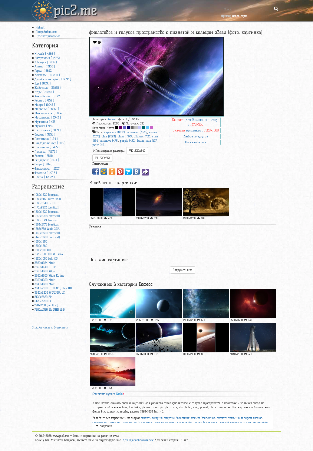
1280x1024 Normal (45, 220)
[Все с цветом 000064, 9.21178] (128, 127)
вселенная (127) (147, 141)
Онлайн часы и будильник (50, 327)
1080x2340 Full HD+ (47, 203)
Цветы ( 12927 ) (44, 177)
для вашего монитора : (195, 122)
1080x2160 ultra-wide (48, 199)
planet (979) (125, 136)
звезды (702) (142, 136)
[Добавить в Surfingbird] (128, 171)
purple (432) (127, 141)
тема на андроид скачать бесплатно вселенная (185, 422)
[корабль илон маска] (253, 337)
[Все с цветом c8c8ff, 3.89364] (139, 127)
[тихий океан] (112, 371)
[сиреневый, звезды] (112, 202)
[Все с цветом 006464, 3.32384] (143, 127)
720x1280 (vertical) (46, 305)
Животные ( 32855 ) (47, 88)
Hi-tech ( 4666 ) (44, 54)
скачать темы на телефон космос (239, 418)
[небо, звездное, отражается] (206, 303)
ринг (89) (98, 145)
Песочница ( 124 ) (46, 139)
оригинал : (196, 130)
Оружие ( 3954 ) (44, 134)
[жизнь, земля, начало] (159, 303)
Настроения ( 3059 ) (47, 130)
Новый (39, 27)
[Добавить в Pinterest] (120, 171)
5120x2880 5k (43, 297)
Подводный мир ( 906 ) (49, 143)
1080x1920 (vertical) (46, 195)
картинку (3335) (136, 132)
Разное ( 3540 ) (44, 156)
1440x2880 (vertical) (47, 237)
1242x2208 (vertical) (47, 216)
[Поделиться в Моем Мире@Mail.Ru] (104, 171)
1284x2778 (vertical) (46, 224)
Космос (112, 119)
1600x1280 (40, 246)
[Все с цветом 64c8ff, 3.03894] (147, 127)
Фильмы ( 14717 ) (45, 173)
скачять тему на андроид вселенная (165, 418)
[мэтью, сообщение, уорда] (112, 303)
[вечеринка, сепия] (206, 202)
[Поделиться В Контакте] (136, 171)
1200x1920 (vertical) (46, 212)
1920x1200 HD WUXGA (48, 254)
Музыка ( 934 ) (44, 126)
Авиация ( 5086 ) (45, 62)
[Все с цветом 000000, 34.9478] (116, 127)
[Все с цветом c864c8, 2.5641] (151, 127)
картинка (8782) (114, 132)
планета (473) (109, 141)
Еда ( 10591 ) (42, 83)
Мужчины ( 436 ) (45, 122)
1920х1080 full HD (45, 258)
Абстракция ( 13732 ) (48, 58)
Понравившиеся (45, 32)
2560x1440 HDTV (45, 267)
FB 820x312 (102, 158)
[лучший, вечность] (253, 303)
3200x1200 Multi (44, 280)
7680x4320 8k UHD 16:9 (49, 309)
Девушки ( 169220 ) (47, 75)
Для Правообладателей (138, 440)
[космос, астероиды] (159, 337)
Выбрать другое (195, 136)
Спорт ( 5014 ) (43, 164)
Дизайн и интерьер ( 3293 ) (52, 79)
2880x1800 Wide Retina (49, 275)
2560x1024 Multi (44, 263)
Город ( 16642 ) (43, 71)
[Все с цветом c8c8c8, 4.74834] (136, 127)
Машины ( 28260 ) (46, 109)
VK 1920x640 (137, 151)
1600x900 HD (42, 250)
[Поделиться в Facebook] (95, 171)
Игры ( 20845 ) (44, 92)
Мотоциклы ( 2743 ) (47, 117)
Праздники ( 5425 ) (47, 147)
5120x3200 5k (43, 301)
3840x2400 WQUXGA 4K (49, 292)
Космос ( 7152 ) (44, 100)
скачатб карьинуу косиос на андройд (243, 422)
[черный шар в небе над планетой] (206, 337)
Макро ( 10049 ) (44, 105)
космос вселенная (203, 418)
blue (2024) (109, 136)
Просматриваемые (47, 36)
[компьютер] (159, 202)
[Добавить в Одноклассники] (112, 171)
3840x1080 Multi (44, 284)
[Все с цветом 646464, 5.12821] (132, 127)
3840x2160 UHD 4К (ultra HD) (53, 288)
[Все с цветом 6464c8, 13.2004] (124, 127)
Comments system (108, 394)
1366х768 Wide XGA (47, 229)
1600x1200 (40, 241)
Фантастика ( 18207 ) (47, 168)
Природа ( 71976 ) (45, 151)
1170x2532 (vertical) (46, 207)
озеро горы (239, 16)
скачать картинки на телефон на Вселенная (122, 422)
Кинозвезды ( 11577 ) (48, 96)
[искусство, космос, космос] (112, 337)
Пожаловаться (196, 142)
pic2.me (75, 6)
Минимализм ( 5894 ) (48, 113)
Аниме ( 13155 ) (44, 66)
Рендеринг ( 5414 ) (46, 160)
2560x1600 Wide (44, 271)
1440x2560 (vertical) (47, 233)
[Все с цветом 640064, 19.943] (120, 127)
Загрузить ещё (182, 270)
